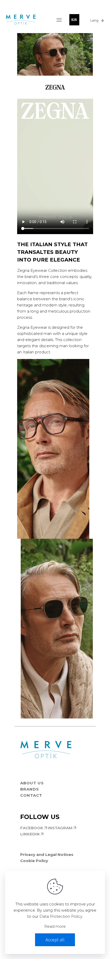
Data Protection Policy (60, 916)
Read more (55, 926)
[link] (53, 449)
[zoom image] (83, 365)
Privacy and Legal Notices (46, 854)
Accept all (55, 940)
